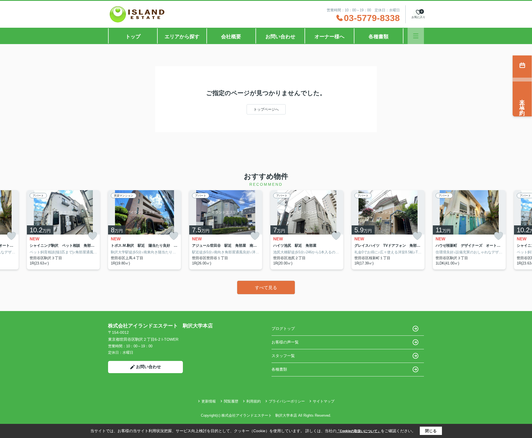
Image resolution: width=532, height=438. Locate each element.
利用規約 (253, 401)
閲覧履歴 (231, 401)
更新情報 (208, 401)
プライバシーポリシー (287, 401)
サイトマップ (323, 401)
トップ (133, 36)
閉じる (431, 431)
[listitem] (144, 229)
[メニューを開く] (415, 35)
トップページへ (266, 109)
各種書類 (378, 36)
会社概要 (231, 36)
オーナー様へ (329, 36)
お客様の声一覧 (285, 342)
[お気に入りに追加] (11, 236)
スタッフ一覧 (283, 355)
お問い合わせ (280, 36)
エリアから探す (182, 36)
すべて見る (266, 287)
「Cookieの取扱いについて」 (358, 431)
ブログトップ (283, 328)
